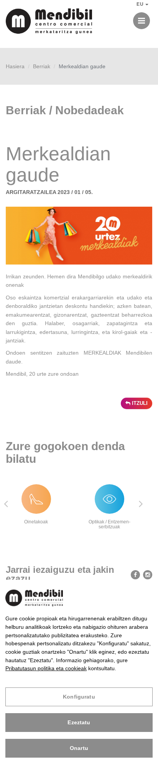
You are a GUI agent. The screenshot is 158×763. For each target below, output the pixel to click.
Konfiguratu (79, 697)
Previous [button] (6, 503)
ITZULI (139, 403)
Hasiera (15, 66)
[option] (42, 504)
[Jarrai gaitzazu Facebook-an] (134, 574)
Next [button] (140, 503)
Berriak (41, 66)
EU (141, 4)
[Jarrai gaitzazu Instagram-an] (146, 574)
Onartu (79, 748)
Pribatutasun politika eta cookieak (46, 668)
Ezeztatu (78, 722)
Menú (141, 20)
